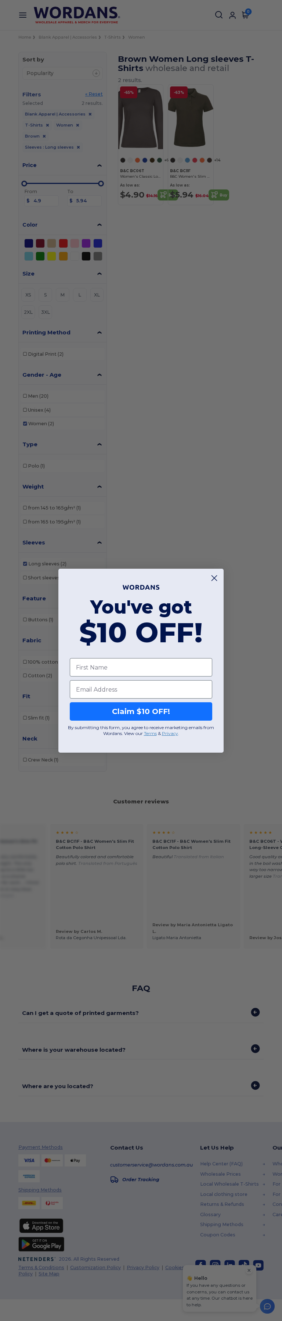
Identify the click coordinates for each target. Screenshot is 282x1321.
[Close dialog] (214, 578)
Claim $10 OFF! (141, 711)
